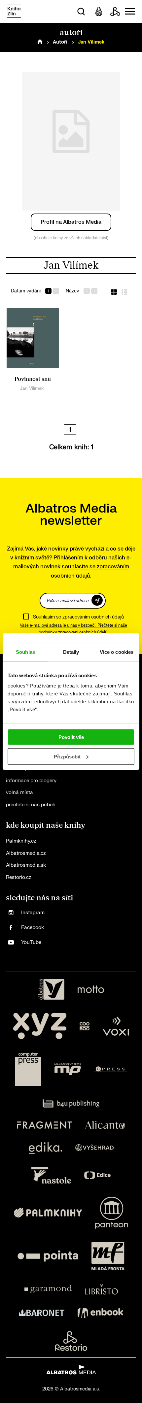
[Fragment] (44, 1125)
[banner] (14, 12)
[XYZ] (39, 1026)
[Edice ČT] (97, 1175)
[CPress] (111, 1069)
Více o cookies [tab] (116, 651)
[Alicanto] (105, 1125)
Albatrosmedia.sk (26, 865)
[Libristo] (101, 1289)
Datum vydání (26, 291)
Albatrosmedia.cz (26, 853)
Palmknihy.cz (21, 841)
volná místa (19, 792)
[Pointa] (48, 1256)
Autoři (60, 42)
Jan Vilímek (32, 388)
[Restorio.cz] (71, 1340)
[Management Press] (68, 1069)
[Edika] (45, 1148)
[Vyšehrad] (94, 1148)
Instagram (33, 913)
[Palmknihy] (48, 1212)
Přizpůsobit (67, 756)
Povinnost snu (33, 379)
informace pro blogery (31, 781)
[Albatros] (51, 989)
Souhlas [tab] (25, 651)
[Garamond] (48, 1289)
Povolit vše (71, 737)
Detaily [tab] (71, 651)
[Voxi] (116, 1026)
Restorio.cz (18, 877)
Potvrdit (97, 600)
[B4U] (71, 1103)
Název (72, 291)
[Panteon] (112, 1212)
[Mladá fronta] (108, 1256)
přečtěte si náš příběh (30, 805)
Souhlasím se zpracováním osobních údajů (78, 617)
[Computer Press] (28, 1069)
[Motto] (91, 989)
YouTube (31, 942)
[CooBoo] (84, 1026)
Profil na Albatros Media (71, 222)
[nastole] (51, 1175)
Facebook (32, 927)
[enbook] (100, 1312)
